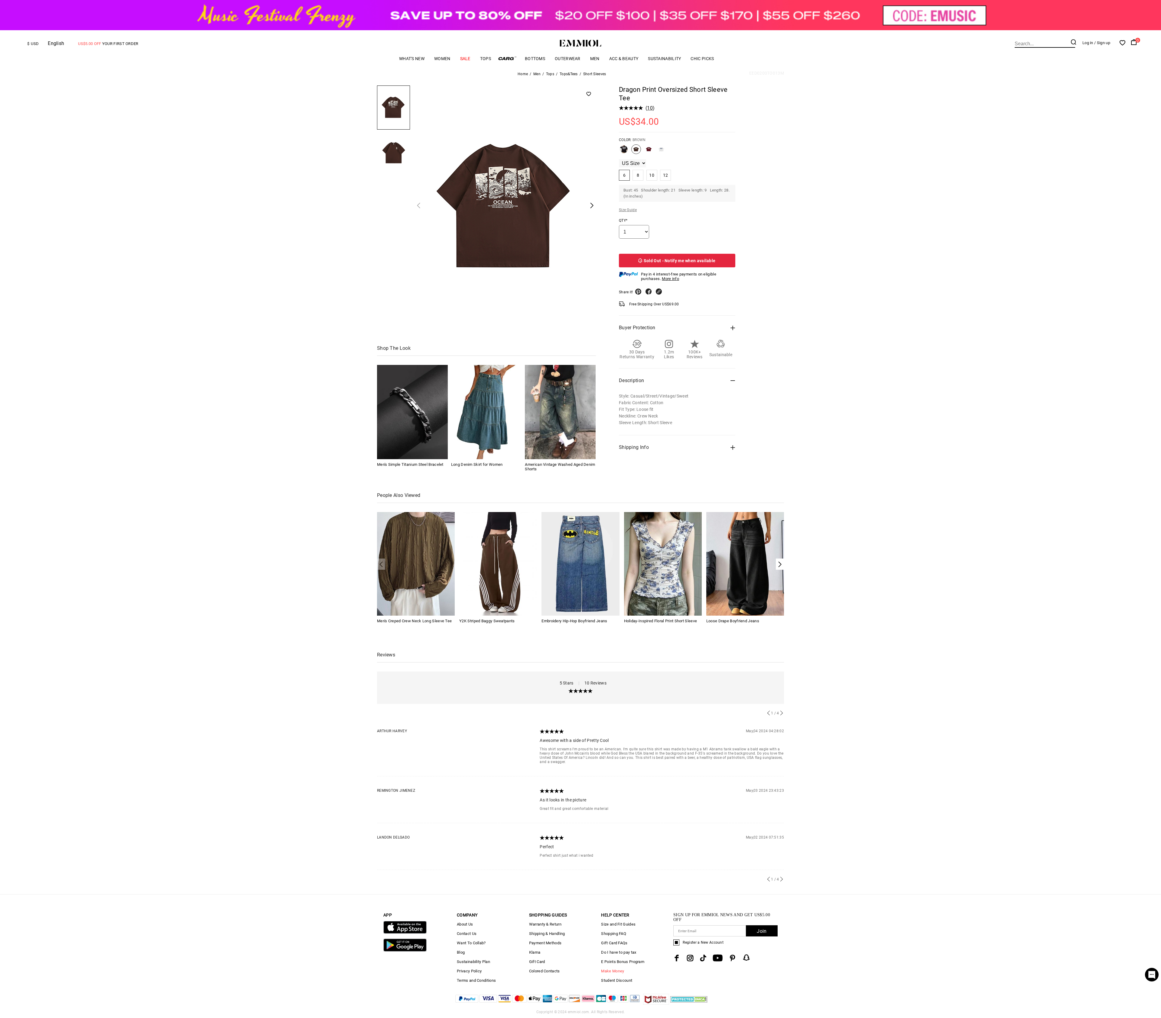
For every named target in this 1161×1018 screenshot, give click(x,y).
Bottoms (535, 58)
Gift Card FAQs (614, 943)
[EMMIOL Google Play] (405, 950)
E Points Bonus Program (622, 961)
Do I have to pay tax (618, 952)
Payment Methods (545, 943)
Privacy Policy (469, 971)
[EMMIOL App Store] (405, 932)
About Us (465, 924)
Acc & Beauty (624, 58)
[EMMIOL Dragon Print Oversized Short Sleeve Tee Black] (624, 151)
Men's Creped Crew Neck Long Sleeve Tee (414, 621)
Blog (461, 952)
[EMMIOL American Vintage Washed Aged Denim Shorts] (560, 412)
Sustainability (664, 58)
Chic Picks (702, 58)
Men (595, 58)
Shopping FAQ (613, 933)
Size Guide (628, 210)
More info (670, 278)
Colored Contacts (544, 971)
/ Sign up (1102, 42)
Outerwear (567, 58)
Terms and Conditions (476, 980)
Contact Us (466, 933)
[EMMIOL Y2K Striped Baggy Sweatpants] (498, 563)
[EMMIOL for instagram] (690, 958)
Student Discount (616, 980)
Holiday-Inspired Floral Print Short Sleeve (660, 621)
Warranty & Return (545, 924)
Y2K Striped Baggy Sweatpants (487, 621)
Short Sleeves (594, 74)
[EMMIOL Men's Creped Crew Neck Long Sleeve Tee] (416, 563)
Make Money (612, 971)
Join (761, 931)
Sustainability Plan (473, 961)
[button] (780, 564)
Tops (485, 58)
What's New (411, 58)
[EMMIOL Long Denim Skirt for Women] (486, 412)
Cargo (508, 58)
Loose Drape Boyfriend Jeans (732, 621)
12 (665, 175)
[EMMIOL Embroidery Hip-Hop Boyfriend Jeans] (580, 563)
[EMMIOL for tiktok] (703, 958)
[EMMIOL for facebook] (676, 958)
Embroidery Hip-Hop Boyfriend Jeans (574, 621)
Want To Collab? (471, 943)
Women (442, 58)
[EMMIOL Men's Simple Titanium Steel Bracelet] (412, 412)
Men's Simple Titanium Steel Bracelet (410, 464)
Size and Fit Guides (618, 924)
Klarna (535, 952)
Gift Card (537, 961)
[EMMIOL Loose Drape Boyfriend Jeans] (745, 563)
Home (523, 74)
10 (650, 108)
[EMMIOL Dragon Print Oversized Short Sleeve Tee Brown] (636, 151)
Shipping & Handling (547, 933)
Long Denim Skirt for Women (477, 464)
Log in (1087, 42)
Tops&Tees (569, 74)
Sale (465, 58)
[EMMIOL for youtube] (717, 958)
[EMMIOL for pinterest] (732, 958)
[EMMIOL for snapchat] (746, 957)
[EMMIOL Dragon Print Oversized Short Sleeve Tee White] (661, 151)
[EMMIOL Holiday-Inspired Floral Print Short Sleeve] (663, 563)
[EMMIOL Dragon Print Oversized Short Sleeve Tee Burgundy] (649, 151)
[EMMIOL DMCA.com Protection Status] (688, 1003)
